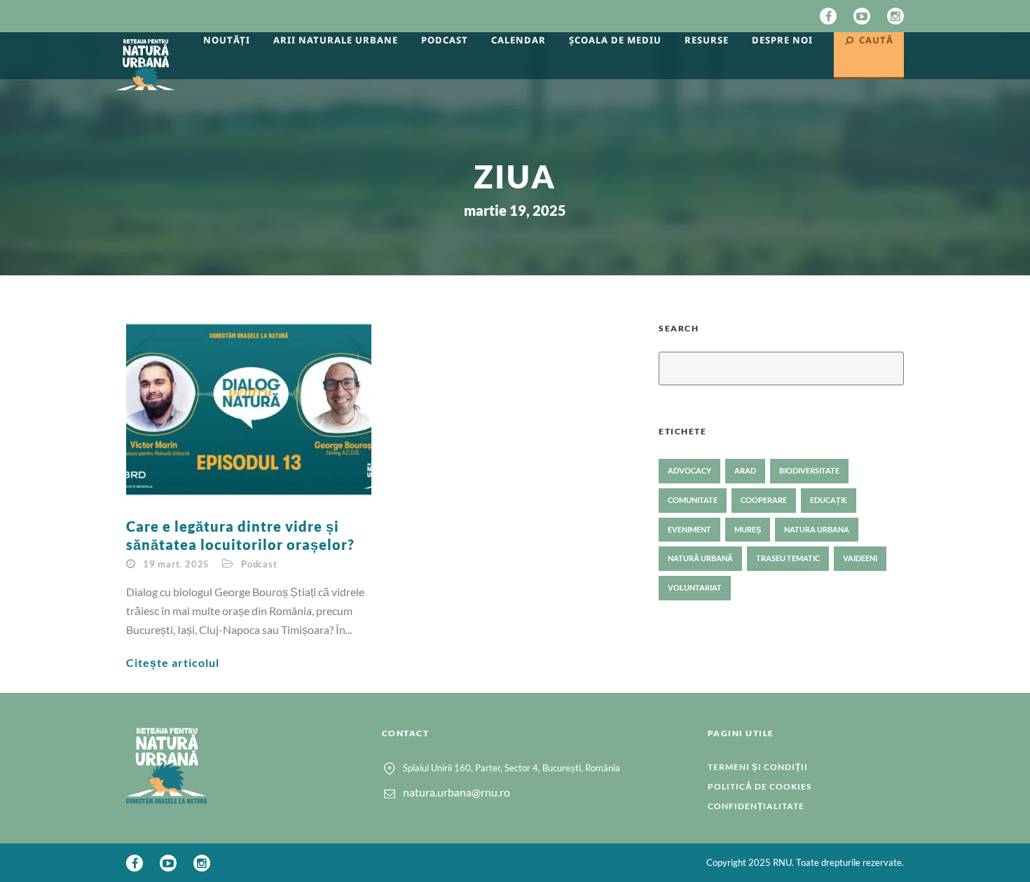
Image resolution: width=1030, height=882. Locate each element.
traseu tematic (788, 558)
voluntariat (695, 587)
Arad (745, 470)
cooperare (764, 499)
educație (828, 499)
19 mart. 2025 (176, 564)
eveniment (689, 529)
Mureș (747, 529)
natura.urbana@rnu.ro (456, 792)
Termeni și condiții (758, 767)
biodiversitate (809, 470)
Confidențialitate (756, 806)
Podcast (444, 40)
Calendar (518, 40)
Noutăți (226, 40)
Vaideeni (860, 558)
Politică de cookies (759, 786)
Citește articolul (172, 662)
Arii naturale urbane (335, 40)
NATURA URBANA (816, 529)
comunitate (692, 499)
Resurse (707, 40)
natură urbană (700, 558)
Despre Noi (782, 40)
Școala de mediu (615, 40)
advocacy (689, 470)
